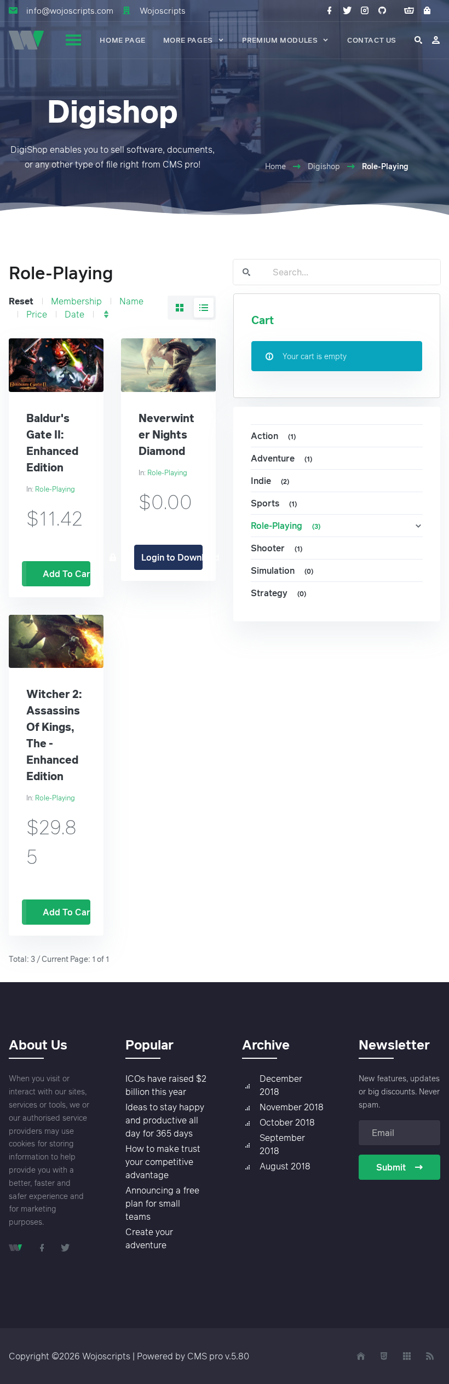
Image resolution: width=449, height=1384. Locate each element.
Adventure (281, 458)
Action (273, 436)
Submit (391, 1167)
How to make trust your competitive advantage (162, 1162)
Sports (274, 503)
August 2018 (285, 1166)
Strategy (278, 593)
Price (36, 314)
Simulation (282, 570)
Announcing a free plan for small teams (162, 1203)
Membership (76, 301)
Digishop (324, 166)
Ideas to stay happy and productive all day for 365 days (164, 1120)
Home (275, 166)
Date (74, 314)
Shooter (276, 548)
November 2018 (292, 1107)
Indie (270, 481)
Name (131, 301)
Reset (21, 301)
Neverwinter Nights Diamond (166, 434)
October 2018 (287, 1122)
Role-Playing (55, 489)
